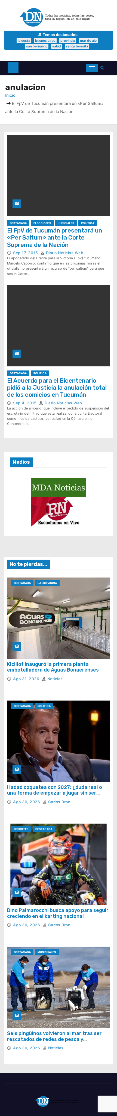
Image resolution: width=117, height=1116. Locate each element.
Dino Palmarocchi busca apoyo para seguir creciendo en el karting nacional (58, 913)
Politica (87, 223)
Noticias (54, 678)
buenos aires (45, 40)
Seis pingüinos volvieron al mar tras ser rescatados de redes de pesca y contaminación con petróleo (54, 1039)
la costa (24, 40)
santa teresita (77, 46)
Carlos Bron (58, 801)
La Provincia (47, 583)
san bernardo (36, 46)
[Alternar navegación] (92, 68)
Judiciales (66, 223)
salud (56, 46)
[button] (103, 68)
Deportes (21, 829)
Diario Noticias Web (64, 252)
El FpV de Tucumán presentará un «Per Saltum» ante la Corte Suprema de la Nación (54, 238)
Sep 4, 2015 (25, 403)
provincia (67, 40)
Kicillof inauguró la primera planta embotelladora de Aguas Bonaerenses (53, 667)
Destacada (18, 223)
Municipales (47, 952)
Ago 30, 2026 (27, 801)
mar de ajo (88, 40)
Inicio (10, 95)
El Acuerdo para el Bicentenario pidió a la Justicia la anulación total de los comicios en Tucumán (57, 388)
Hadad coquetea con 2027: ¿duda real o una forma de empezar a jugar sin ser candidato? (54, 793)
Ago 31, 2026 (27, 678)
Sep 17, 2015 (26, 252)
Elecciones (42, 223)
